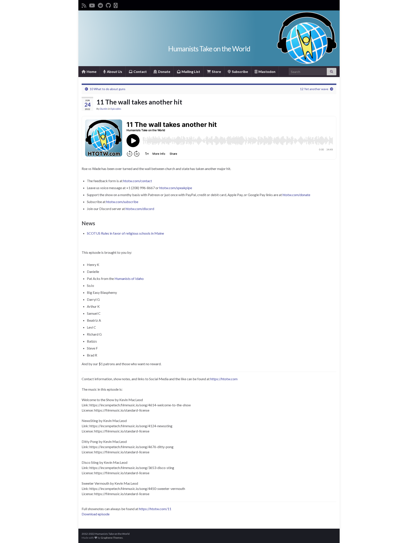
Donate (163, 71)
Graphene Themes (112, 537)
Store (216, 71)
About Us (114, 71)
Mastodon (266, 71)
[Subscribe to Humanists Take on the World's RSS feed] (84, 5)
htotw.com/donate (296, 195)
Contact (140, 71)
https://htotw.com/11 (155, 509)
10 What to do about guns (107, 89)
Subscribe (239, 71)
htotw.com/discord (140, 209)
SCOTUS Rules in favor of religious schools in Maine (125, 233)
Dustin (104, 108)
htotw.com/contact (137, 181)
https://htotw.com (224, 379)
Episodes (116, 108)
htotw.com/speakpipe (175, 188)
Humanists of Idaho (129, 278)
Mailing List (190, 71)
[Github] (108, 5)
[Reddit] (100, 5)
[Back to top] (408, 533)
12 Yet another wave (314, 89)
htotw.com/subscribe (122, 202)
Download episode (96, 514)
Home (91, 71)
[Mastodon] (116, 5)
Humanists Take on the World (209, 48)
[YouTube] (92, 5)
